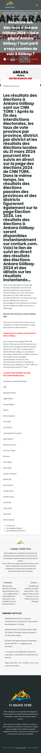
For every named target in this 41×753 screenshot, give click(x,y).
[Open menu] (37, 5)
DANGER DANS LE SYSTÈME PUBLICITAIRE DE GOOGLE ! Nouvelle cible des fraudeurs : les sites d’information (21, 633)
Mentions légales (21, 748)
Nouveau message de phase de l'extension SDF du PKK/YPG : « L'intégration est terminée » (21, 644)
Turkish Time (7, 13)
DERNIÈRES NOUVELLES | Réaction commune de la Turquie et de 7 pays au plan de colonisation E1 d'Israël (21, 621)
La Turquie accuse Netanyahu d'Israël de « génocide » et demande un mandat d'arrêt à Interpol (21, 655)
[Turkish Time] (9, 4)
